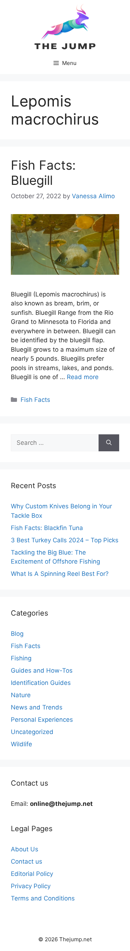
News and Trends (36, 707)
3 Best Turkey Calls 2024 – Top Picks (64, 540)
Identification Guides (41, 682)
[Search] (109, 443)
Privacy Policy (31, 886)
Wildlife (21, 744)
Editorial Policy (32, 873)
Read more (83, 377)
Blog (17, 633)
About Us (24, 849)
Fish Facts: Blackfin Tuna (47, 527)
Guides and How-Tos (42, 670)
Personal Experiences (42, 719)
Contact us (26, 861)
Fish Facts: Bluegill (43, 172)
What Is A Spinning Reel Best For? (60, 573)
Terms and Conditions (43, 898)
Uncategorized (32, 731)
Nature (21, 695)
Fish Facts (35, 399)
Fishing (21, 658)
